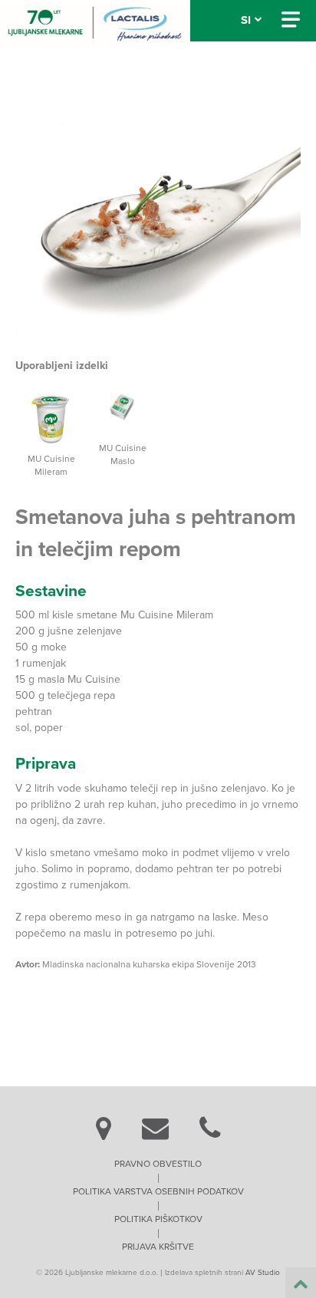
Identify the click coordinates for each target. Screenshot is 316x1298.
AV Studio (262, 1272)
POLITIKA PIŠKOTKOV (158, 1219)
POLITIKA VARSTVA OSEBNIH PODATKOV (158, 1191)
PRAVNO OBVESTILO (158, 1163)
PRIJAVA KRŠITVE (158, 1246)
